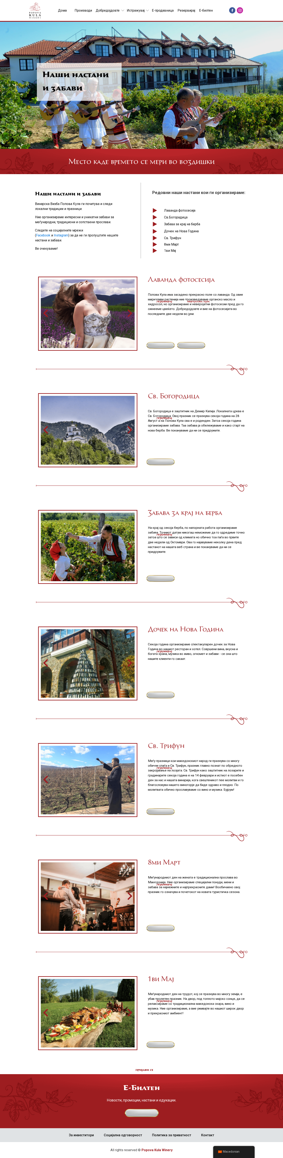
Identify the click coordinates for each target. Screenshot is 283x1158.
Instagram (61, 235)
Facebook (43, 235)
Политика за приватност (171, 1135)
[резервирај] (162, 349)
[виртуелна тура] (193, 349)
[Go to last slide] (46, 313)
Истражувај (136, 10)
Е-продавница (163, 10)
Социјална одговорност (123, 1135)
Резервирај (186, 10)
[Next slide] (129, 313)
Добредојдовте (108, 10)
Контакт (207, 1135)
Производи (83, 10)
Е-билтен (206, 10)
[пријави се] (144, 1116)
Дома (62, 10)
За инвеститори (81, 1135)
